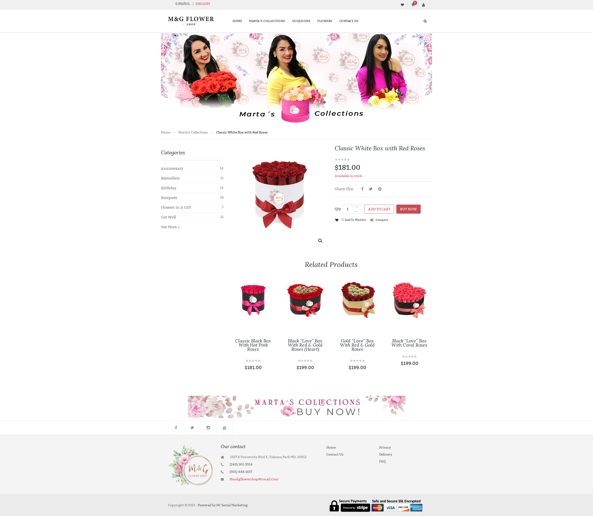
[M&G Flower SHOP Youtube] (225, 428)
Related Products (331, 264)
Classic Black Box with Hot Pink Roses (253, 345)
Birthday (168, 188)
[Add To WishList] (265, 316)
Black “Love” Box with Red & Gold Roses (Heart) (305, 345)
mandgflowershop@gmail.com (254, 479)
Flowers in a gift (176, 207)
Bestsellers (170, 178)
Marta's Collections (193, 132)
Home (165, 132)
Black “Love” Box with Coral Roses (409, 343)
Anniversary (172, 168)
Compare (382, 220)
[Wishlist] (402, 5)
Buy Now (408, 209)
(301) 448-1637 (241, 472)
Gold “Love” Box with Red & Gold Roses (357, 345)
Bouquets (169, 198)
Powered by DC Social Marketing (223, 505)
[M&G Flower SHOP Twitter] (192, 428)
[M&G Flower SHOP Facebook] (176, 428)
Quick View (265, 344)
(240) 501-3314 (241, 464)
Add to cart (379, 209)
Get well (168, 217)
